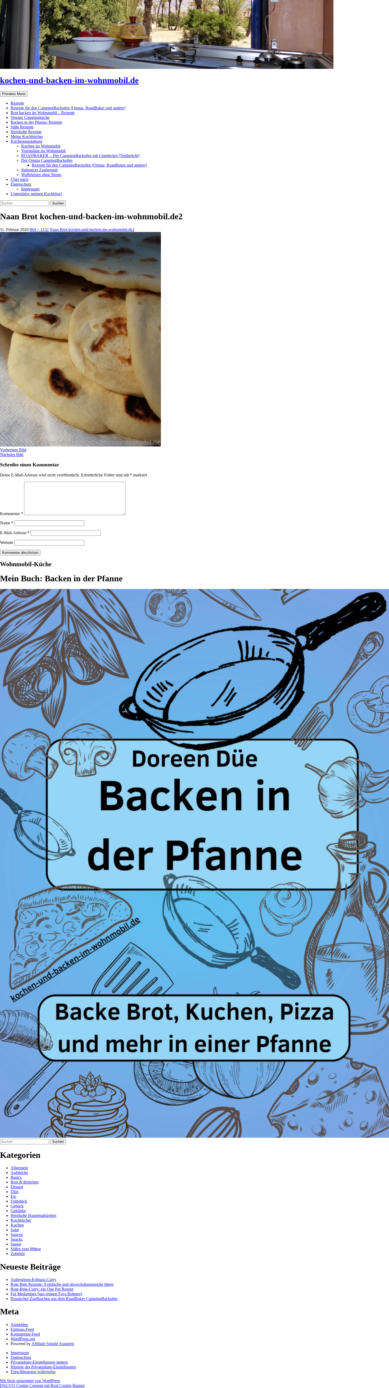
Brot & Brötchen (25, 1182)
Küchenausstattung (26, 141)
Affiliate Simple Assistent (52, 1343)
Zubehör (18, 1253)
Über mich (19, 179)
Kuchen (17, 1225)
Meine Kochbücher (27, 136)
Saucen (17, 1234)
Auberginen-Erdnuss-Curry (33, 1279)
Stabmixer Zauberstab (39, 170)
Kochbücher (21, 1220)
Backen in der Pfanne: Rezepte (36, 122)
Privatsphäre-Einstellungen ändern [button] (39, 1362)
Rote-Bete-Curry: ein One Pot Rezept (42, 1289)
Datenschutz (21, 184)
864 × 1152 (39, 229)
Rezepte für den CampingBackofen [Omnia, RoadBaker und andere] (68, 108)
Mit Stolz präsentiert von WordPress (30, 1380)
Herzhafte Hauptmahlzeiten (33, 1215)
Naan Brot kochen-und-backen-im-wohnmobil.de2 (92, 229)
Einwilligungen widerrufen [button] (33, 1371)
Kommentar (11, 513)
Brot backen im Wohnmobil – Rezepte (43, 112)
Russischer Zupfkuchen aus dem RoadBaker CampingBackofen (64, 1298)
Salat (15, 1230)
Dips (15, 1191)
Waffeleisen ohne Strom (41, 174)
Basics (16, 1177)
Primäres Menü (13, 94)
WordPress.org (23, 1339)
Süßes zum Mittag (26, 1249)
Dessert (17, 1187)
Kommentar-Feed (25, 1334)
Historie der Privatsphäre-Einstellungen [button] (43, 1367)
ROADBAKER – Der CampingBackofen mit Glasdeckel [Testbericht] (80, 155)
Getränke (18, 1210)
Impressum (30, 189)
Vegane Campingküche (30, 117)
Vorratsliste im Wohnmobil (43, 151)
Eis (13, 1196)
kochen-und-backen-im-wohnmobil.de (69, 80)
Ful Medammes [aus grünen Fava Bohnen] (46, 1294)
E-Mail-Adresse (15, 532)
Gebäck (17, 1206)
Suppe (16, 1244)
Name (6, 523)
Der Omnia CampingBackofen (47, 160)
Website (6, 542)
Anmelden (19, 1324)
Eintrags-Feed (22, 1329)
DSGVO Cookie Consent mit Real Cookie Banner (42, 1385)
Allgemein (19, 1168)
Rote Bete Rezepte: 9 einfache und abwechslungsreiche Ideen (62, 1284)
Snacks (16, 1239)
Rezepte (17, 103)
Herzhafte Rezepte (26, 132)
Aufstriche (19, 1172)
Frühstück (19, 1201)
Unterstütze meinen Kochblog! (36, 193)
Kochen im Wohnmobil (40, 146)
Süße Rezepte (22, 127)
